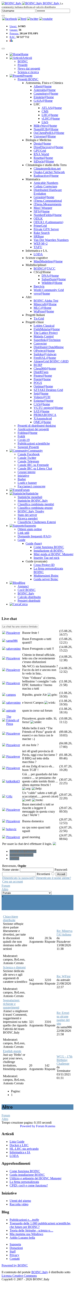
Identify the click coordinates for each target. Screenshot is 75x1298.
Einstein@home (44, 97)
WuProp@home (44, 311)
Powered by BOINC (15, 1265)
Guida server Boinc (46, 579)
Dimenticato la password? (18, 878)
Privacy (14, 1255)
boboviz (11, 829)
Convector (40, 343)
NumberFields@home (48, 215)
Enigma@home (43, 400)
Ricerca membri (28, 518)
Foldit (21, 436)
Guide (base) (34, 543)
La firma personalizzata (24, 1182)
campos (11, 694)
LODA (38, 254)
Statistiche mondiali (30, 497)
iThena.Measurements (47, 204)
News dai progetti (29, 68)
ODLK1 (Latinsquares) (48, 222)
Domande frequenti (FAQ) (34, 536)
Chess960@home (45, 368)
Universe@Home (45, 136)
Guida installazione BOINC (27, 1174)
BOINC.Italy (26, 593)
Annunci (23, 586)
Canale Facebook (29, 454)
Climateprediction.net (47, 168)
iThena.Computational (48, 200)
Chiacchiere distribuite (10, 918)
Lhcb (45, 122)
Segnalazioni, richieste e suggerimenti (11, 1004)
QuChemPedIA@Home (49, 133)
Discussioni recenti (21, 855)
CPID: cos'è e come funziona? (29, 1185)
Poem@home (42, 379)
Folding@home (27, 432)
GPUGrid (40, 150)
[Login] (3, 15)
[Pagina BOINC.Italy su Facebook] (9, 18)
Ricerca (14, 858)
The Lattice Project (46, 332)
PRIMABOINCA (45, 415)
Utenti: (13, 26)
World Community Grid (49, 290)
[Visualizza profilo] (3, 633)
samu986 (12, 640)
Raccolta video (19, 1204)
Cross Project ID (44, 565)
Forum (6, 885)
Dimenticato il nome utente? (53, 878)
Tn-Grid (39, 318)
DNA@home (50, 275)
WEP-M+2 (41, 243)
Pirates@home (43, 375)
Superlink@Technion (47, 340)
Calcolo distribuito (29, 597)
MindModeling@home (48, 261)
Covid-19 (24, 440)
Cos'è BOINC (27, 590)
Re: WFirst (63, 976)
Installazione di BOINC (49, 550)
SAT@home (41, 411)
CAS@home (42, 404)
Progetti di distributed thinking (37, 425)
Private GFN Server (46, 229)
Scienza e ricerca (28, 72)
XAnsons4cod (43, 418)
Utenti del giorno (20, 1200)
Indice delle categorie (23, 851)
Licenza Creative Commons (19, 1275)
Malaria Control (44, 336)
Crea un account (12, 881)
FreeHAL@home (45, 357)
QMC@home (42, 422)
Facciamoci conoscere (31, 486)
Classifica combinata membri (36, 504)
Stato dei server (27, 515)
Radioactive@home (46, 175)
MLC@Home (42, 307)
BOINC (23, 61)
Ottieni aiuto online (30, 529)
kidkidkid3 (13, 781)
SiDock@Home (44, 161)
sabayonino (13, 648)
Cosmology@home (46, 93)
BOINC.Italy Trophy (31, 511)
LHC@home (50, 115)
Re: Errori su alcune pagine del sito (63, 1018)
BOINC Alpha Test (46, 300)
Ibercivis (39, 286)
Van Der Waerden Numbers (51, 240)
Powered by (27, 1126)
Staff (13, 1251)
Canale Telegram (28, 461)
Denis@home (42, 143)
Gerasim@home (44, 197)
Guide (21, 540)
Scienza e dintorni (14, 967)
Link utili (23, 532)
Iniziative (23, 475)
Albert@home (43, 86)
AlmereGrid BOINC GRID (51, 361)
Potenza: (14, 33)
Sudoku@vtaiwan (45, 354)
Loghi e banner (27, 482)
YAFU (38, 247)
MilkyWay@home (45, 125)
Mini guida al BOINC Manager (53, 554)
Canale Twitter (27, 457)
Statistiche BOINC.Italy (33, 500)
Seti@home (41, 393)
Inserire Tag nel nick (46, 557)
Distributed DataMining (49, 347)
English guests (12, 1051)
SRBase (39, 236)
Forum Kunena (45, 1126)
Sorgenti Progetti (28, 447)
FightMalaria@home (47, 329)
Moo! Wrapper (43, 207)
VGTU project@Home (48, 407)
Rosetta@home (43, 157)
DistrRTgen (41, 372)
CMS (45, 111)
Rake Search (42, 232)
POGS (38, 382)
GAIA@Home (43, 100)
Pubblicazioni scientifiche (34, 443)
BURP (38, 365)
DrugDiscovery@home (48, 147)
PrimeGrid (40, 225)
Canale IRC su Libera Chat (35, 468)
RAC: (13, 37)
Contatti (15, 1258)
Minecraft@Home (45, 304)
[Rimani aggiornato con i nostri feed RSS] (46, 18)
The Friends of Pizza (12, 720)
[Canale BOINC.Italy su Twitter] (32, 18)
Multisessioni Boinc (46, 575)
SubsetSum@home (54, 279)
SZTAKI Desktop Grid (48, 390)
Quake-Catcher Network (49, 172)
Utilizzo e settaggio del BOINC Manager (35, 1178)
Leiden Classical (44, 325)
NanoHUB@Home (46, 129)
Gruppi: (14, 29)
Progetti (22, 65)
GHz (9, 796)
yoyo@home (42, 293)
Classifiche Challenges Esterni (37, 522)
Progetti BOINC (28, 79)
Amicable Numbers (46, 182)
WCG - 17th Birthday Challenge (64, 1060)
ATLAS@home (52, 108)
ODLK (38, 218)
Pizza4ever (13, 632)
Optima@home (43, 386)
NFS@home (42, 211)
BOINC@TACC (44, 268)
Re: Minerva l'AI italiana (64, 932)
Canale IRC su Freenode (33, 465)
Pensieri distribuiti (29, 600)
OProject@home (44, 350)
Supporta (15, 1244)
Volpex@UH (42, 397)
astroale (11, 710)
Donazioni (16, 1248)
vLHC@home (51, 118)
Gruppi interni (26, 472)
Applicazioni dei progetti (33, 429)
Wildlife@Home (52, 282)
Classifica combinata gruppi (35, 507)
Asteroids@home (45, 90)
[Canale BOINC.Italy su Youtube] (22, 18)
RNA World (41, 154)
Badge (22, 479)
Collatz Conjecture (45, 186)
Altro (5, 889)
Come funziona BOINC (49, 547)
